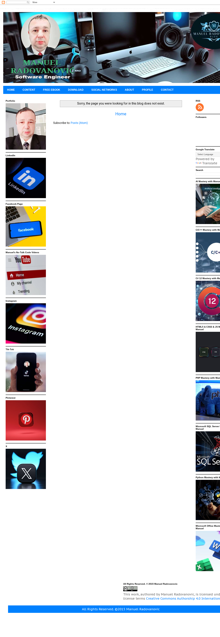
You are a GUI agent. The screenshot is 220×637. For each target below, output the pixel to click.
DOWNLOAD (76, 89)
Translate (209, 163)
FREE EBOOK (51, 89)
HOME (11, 89)
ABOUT (129, 89)
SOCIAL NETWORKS (104, 89)
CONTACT (167, 89)
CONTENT (29, 89)
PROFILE (147, 89)
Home (120, 114)
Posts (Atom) (79, 123)
